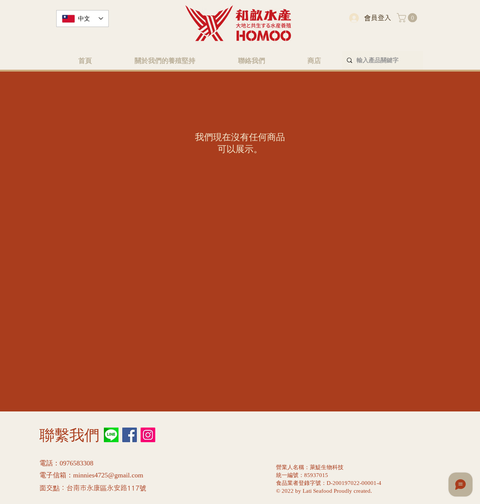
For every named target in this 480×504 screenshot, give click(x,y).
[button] (408, 17)
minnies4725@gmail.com (108, 475)
